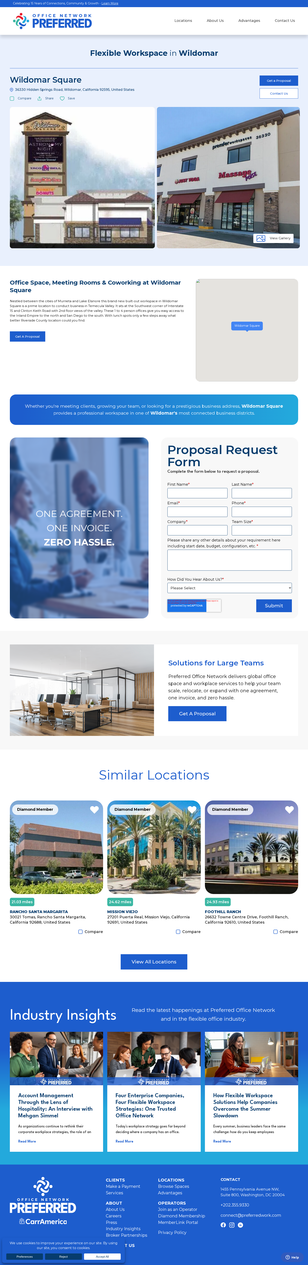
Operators (172, 1203)
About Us (215, 20)
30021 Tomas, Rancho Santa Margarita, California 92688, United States (48, 920)
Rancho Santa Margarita (39, 912)
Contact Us (285, 20)
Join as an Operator (177, 1209)
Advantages (249, 20)
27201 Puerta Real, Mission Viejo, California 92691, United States (148, 920)
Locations (183, 20)
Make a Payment (123, 1186)
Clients (115, 1180)
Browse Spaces (173, 1186)
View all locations (154, 962)
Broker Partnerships (126, 1235)
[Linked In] (240, 1225)
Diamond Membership (181, 1215)
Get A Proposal (27, 336)
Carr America (43, 1221)
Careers (114, 1215)
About (114, 1203)
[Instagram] (231, 1225)
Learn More (109, 3)
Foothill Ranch (223, 912)
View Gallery (280, 238)
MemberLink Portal (178, 1222)
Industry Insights (123, 1228)
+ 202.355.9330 (235, 1205)
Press (111, 1222)
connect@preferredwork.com (251, 1215)
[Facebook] (223, 1225)
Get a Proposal (279, 81)
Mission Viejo (122, 912)
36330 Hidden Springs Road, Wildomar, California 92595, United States (75, 90)
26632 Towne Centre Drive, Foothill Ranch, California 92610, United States (247, 920)
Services (114, 1192)
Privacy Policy (172, 1232)
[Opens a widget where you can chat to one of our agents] (292, 1257)
